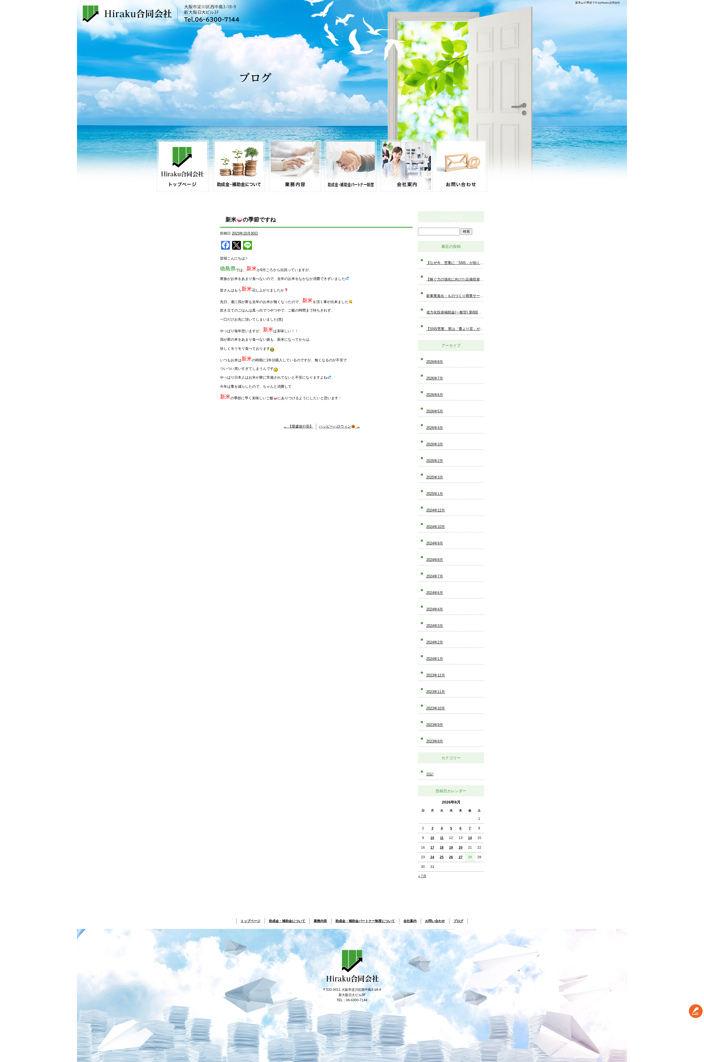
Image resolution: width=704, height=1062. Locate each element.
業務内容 (295, 166)
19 (451, 847)
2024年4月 (434, 609)
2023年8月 (434, 741)
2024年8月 (434, 560)
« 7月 (422, 876)
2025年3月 (434, 477)
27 (461, 857)
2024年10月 (435, 527)
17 (432, 847)
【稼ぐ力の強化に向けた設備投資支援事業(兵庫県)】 (455, 279)
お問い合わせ (463, 166)
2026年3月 (434, 444)
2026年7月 (434, 378)
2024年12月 (435, 510)
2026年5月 (434, 411)
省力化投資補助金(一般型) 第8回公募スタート (455, 312)
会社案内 (407, 166)
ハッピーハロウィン (339, 426)
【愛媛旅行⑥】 (298, 426)
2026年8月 (434, 362)
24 (432, 857)
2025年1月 (434, 494)
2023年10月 (435, 708)
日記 (429, 774)
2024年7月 (434, 576)
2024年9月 (434, 543)
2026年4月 (434, 428)
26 (451, 857)
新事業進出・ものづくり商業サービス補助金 (455, 296)
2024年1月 (434, 659)
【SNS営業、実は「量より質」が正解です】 (455, 329)
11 (442, 838)
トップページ (183, 166)
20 (461, 847)
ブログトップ (451, 216)
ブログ (458, 921)
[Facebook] (225, 246)
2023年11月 (435, 692)
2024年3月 (434, 626)
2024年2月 (434, 642)
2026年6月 (434, 395)
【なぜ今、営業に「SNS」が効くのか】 (455, 263)
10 (432, 838)
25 (442, 857)
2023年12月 (435, 675)
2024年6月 (434, 593)
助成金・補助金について (239, 166)
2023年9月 (434, 725)
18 (442, 847)
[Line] (247, 246)
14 (470, 838)
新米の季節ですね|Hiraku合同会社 (597, 2)
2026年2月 (434, 461)
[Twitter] (236, 246)
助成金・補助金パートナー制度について (351, 166)
